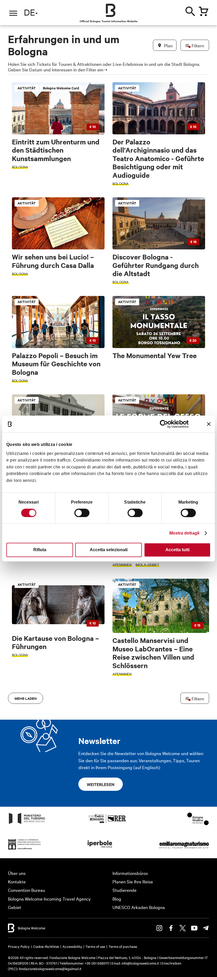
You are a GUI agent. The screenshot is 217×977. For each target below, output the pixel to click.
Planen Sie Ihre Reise (132, 881)
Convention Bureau (26, 890)
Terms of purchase (122, 946)
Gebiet (14, 907)
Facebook (171, 928)
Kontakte (17, 881)
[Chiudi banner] (209, 424)
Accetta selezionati (109, 549)
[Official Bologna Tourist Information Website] (111, 10)
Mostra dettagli (184, 533)
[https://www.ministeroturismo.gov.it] (27, 823)
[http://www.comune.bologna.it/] (100, 849)
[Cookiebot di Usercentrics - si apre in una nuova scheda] (165, 424)
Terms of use (95, 946)
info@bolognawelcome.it (140, 963)
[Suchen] (190, 10)
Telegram (206, 928)
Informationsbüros (130, 873)
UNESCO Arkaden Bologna (138, 907)
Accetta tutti (177, 549)
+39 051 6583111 (97, 963)
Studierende (124, 890)
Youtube (194, 928)
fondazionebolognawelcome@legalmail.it (50, 968)
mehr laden (26, 698)
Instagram (159, 928)
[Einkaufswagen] (203, 11)
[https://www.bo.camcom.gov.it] (24, 849)
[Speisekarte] (13, 13)
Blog (116, 899)
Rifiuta (39, 549)
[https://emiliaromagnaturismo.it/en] (184, 849)
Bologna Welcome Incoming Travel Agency (49, 899)
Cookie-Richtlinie (46, 946)
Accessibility (72, 946)
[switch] (81, 513)
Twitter (182, 928)
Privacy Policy (19, 946)
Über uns (17, 873)
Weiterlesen (100, 784)
